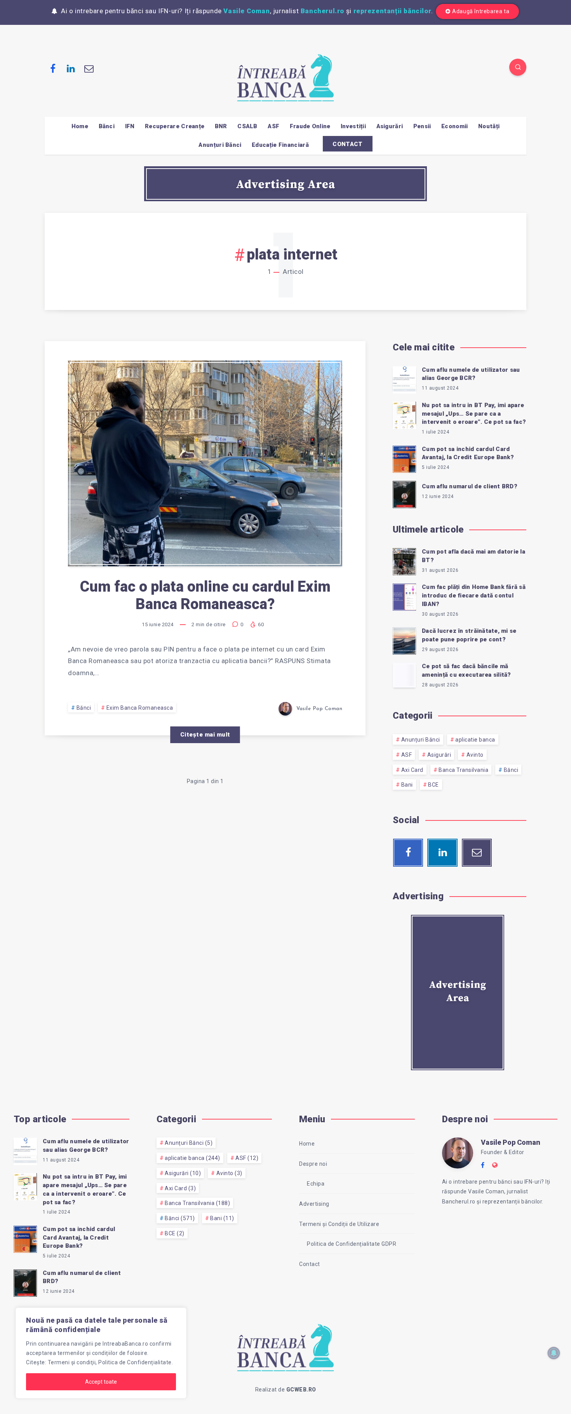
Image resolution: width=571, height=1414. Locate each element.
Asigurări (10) (183, 1173)
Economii (454, 126)
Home (79, 126)
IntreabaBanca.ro (125, 1344)
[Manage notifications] (554, 1353)
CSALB (247, 126)
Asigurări (389, 126)
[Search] (517, 67)
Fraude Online (310, 126)
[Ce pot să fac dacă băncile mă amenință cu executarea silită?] (404, 675)
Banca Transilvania (463, 770)
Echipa (315, 1184)
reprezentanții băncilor (392, 11)
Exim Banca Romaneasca (139, 708)
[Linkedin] (71, 68)
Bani (407, 785)
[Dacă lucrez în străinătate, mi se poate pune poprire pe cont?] (404, 639)
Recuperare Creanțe (174, 126)
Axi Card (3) (180, 1188)
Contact (309, 1264)
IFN (130, 126)
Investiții (353, 126)
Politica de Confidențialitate (135, 1362)
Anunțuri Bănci (219, 144)
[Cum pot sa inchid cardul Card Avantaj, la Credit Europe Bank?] (404, 458)
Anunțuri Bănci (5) (188, 1143)
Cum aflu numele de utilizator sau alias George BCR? (471, 374)
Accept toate (101, 1382)
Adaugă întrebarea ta (480, 11)
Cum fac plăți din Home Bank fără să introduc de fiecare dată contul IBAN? (474, 595)
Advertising (314, 1204)
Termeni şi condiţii (72, 1362)
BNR (221, 126)
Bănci (107, 126)
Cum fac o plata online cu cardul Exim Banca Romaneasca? (205, 595)
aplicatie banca (475, 740)
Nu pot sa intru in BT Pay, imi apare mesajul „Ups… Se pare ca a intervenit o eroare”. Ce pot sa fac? (474, 414)
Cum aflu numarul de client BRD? (469, 486)
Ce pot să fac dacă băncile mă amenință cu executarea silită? (466, 670)
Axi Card (412, 770)
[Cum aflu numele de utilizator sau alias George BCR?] (404, 378)
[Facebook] (52, 68)
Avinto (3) (229, 1173)
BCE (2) (175, 1233)
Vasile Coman (246, 11)
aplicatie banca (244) (192, 1158)
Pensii (422, 126)
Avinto (475, 755)
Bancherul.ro (322, 11)
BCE (433, 785)
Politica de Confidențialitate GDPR (351, 1244)
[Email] (89, 68)
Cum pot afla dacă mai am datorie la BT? (473, 556)
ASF (273, 126)
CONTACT (347, 144)
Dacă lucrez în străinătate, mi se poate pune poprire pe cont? (469, 635)
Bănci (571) (180, 1218)
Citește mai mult (205, 734)
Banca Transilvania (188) (197, 1203)
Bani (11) (222, 1218)
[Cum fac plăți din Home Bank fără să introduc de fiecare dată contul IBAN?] (404, 595)
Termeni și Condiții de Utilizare (339, 1224)
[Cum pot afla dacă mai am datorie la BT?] (404, 560)
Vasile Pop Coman (510, 1142)
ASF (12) (246, 1158)
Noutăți (489, 126)
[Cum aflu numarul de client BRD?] (404, 493)
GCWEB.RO (301, 1389)
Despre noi (313, 1164)
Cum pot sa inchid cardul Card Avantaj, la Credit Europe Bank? (468, 453)
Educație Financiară (280, 144)
